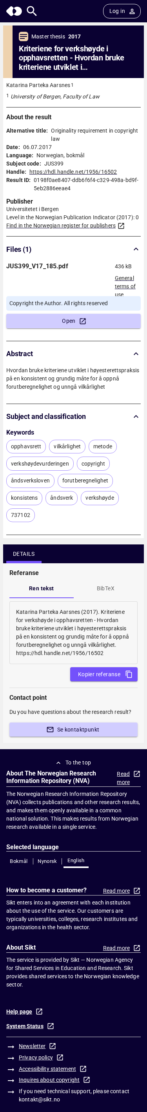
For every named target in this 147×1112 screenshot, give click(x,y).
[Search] (32, 11)
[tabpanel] (73, 632)
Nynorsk (47, 861)
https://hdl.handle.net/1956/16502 (73, 172)
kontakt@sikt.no (39, 1099)
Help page (19, 1011)
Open (69, 321)
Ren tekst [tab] (41, 588)
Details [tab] (24, 554)
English (76, 860)
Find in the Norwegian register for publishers (61, 225)
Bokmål (18, 861)
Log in (117, 11)
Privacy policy (36, 1057)
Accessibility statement (47, 1069)
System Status (25, 1026)
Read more (123, 778)
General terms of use (125, 284)
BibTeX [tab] (105, 588)
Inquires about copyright (49, 1080)
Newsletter (32, 1046)
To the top (78, 762)
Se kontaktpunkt (78, 729)
